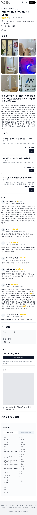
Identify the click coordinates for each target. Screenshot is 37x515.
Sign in (32, 2)
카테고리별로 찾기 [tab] (26, 432)
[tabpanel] (18, 464)
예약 (31, 151)
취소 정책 (25, 507)
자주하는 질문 (10, 505)
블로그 (2, 505)
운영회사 (33, 507)
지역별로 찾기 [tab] (11, 432)
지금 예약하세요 (18, 357)
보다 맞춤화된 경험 (31, 505)
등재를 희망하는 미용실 (15, 507)
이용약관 (4, 507)
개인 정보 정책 (20, 505)
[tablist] (18, 432)
